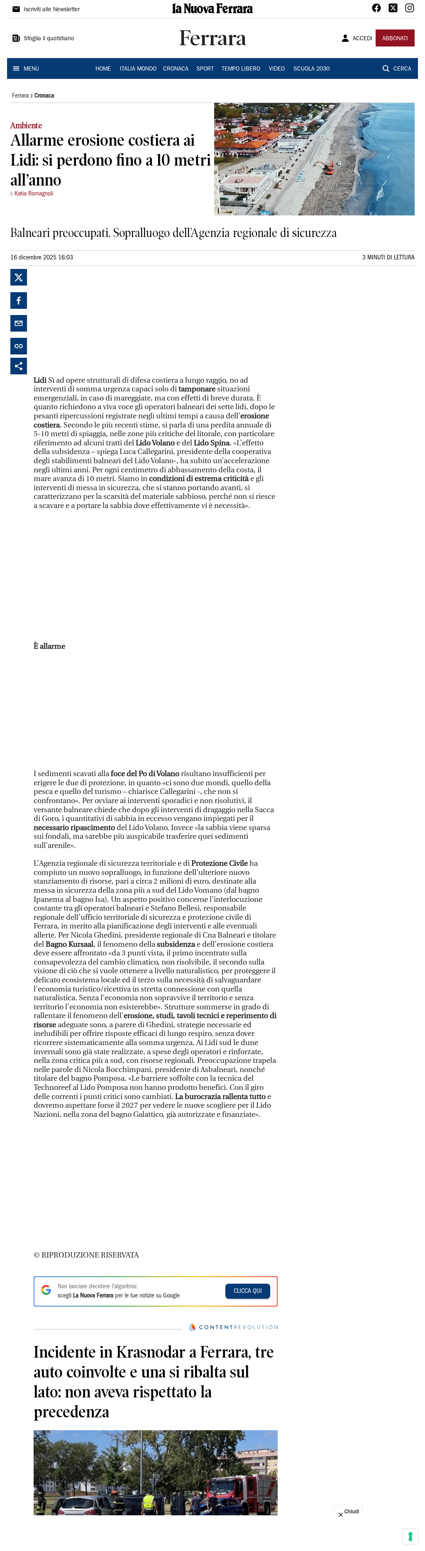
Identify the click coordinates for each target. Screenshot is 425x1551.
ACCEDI (362, 39)
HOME (103, 69)
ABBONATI (395, 39)
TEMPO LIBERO (241, 69)
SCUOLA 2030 (311, 69)
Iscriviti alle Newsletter (52, 10)
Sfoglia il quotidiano (49, 39)
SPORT (205, 69)
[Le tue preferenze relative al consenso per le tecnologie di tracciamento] (410, 1536)
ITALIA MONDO (138, 69)
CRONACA (175, 69)
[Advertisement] (96, 321)
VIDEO (277, 69)
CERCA (402, 69)
